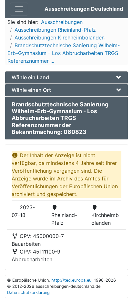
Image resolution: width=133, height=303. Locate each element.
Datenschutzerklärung (28, 292)
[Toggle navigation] (19, 9)
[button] (66, 77)
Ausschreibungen (62, 22)
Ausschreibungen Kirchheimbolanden (60, 37)
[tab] (66, 77)
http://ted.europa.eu (71, 280)
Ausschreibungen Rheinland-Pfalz (55, 30)
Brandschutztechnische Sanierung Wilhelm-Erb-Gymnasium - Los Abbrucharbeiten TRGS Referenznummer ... (63, 53)
